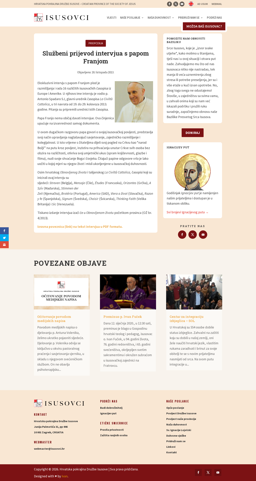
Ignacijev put (108, 413)
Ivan (65, 476)
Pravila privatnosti (112, 429)
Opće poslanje (175, 407)
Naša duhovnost (159, 18)
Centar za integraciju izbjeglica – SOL (186, 319)
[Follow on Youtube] (182, 4)
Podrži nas (214, 18)
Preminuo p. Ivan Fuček (122, 317)
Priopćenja (95, 43)
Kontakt (171, 452)
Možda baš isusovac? (204, 26)
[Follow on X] (175, 4)
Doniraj (192, 132)
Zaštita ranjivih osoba (113, 435)
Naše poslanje (130, 18)
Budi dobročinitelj (111, 407)
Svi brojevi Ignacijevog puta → (188, 212)
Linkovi (170, 446)
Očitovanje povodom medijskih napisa (54, 319)
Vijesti (111, 18)
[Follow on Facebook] (169, 4)
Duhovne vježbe (176, 435)
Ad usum (202, 4)
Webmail (217, 4)
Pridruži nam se (189, 18)
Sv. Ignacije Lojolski (178, 430)
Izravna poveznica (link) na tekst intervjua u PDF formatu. (80, 226)
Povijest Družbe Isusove (181, 413)
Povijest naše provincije (181, 419)
